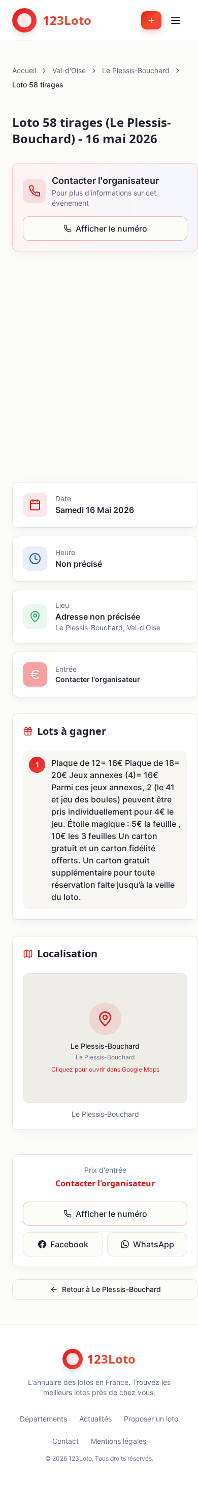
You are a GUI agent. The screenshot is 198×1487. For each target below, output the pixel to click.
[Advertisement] (99, 367)
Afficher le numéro (111, 228)
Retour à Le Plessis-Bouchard (111, 1289)
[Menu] (176, 20)
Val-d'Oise (69, 70)
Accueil (24, 70)
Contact (65, 1441)
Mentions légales (118, 1441)
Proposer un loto (151, 1418)
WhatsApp (153, 1244)
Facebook (69, 1244)
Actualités (95, 1418)
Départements (43, 1418)
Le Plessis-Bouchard (136, 70)
